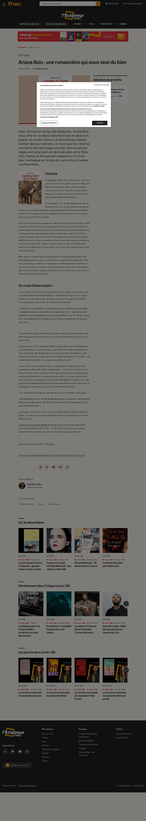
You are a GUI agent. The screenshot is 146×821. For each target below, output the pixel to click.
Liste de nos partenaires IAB (49, 117)
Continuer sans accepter (101, 85)
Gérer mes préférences (49, 123)
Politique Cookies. (99, 106)
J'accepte (99, 123)
